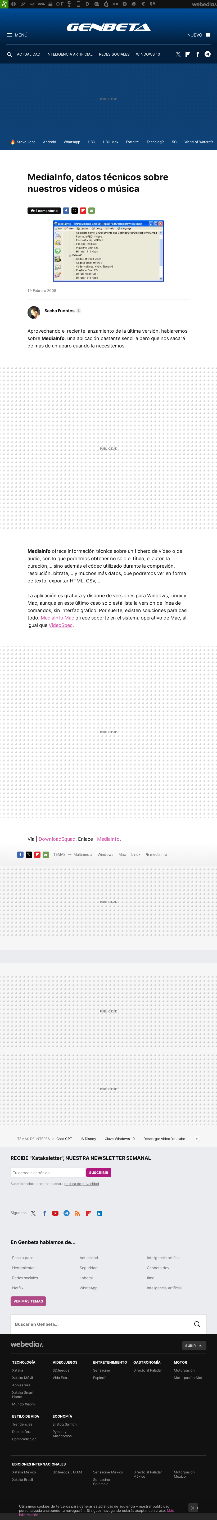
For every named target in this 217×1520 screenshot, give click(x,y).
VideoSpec (61, 625)
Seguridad (89, 1267)
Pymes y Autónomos (62, 1433)
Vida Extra (61, 1378)
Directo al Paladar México (147, 1474)
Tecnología (155, 142)
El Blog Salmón (65, 1424)
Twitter (178, 54)
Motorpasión (184, 1370)
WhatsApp (89, 1288)
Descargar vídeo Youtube (164, 1139)
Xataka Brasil (22, 1479)
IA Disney (89, 1139)
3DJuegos (61, 1370)
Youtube (55, 1212)
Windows (105, 854)
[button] (62, 310)
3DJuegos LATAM (67, 1472)
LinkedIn (100, 1212)
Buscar (197, 1324)
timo (150, 1277)
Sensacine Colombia (101, 1481)
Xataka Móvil (22, 1378)
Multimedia (83, 854)
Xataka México (24, 1472)
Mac (122, 854)
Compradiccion (24, 1439)
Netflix (18, 1288)
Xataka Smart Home (23, 1394)
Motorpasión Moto (189, 1378)
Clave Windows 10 (120, 1139)
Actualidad (89, 1257)
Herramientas (23, 1267)
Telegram (207, 54)
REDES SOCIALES (114, 54)
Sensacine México (108, 1472)
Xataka (17, 1370)
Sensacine (101, 1370)
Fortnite (132, 142)
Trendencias (22, 1424)
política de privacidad (81, 1184)
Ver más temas (28, 1301)
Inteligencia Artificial (164, 1288)
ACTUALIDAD (28, 54)
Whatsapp (72, 142)
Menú (21, 35)
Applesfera (21, 1385)
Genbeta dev (158, 1267)
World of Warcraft (198, 142)
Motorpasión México (184, 1474)
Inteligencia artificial (164, 1257)
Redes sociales (25, 1277)
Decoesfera (21, 1431)
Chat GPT (64, 1139)
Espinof (99, 1378)
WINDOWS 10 (148, 54)
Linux (136, 854)
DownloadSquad (57, 839)
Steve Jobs (26, 142)
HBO (91, 142)
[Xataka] (4, 4)
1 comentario (47, 211)
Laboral (86, 1277)
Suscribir (98, 1172)
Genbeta (108, 27)
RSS (77, 1212)
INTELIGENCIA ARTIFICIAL (70, 54)
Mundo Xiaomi (23, 1404)
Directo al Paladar (147, 1370)
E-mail (91, 210)
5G (174, 142)
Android (49, 142)
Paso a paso (22, 1257)
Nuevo (194, 35)
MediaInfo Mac (57, 618)
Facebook (198, 54)
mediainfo (158, 854)
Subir (190, 1345)
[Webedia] (27, 1344)
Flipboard (188, 54)
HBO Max (110, 142)
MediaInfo (108, 839)
